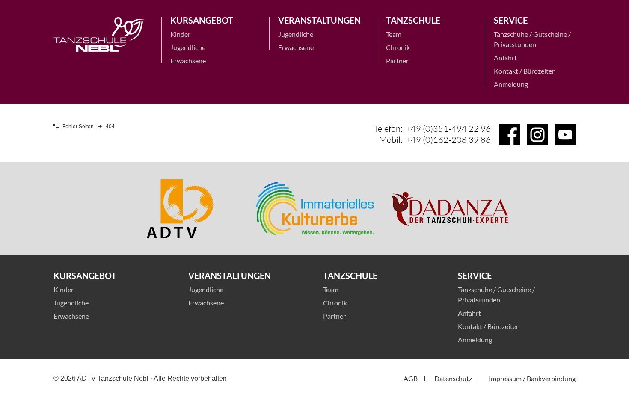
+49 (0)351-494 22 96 (448, 128)
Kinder (180, 34)
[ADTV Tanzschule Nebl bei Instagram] (537, 134)
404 (110, 127)
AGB (411, 378)
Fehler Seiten (78, 127)
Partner (397, 60)
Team (393, 34)
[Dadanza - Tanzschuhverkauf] (449, 208)
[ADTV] (180, 208)
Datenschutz (453, 378)
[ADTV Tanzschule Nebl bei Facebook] (509, 134)
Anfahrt (505, 57)
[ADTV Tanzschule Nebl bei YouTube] (565, 134)
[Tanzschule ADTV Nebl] (98, 34)
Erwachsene (188, 60)
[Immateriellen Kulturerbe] (315, 208)
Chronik (398, 47)
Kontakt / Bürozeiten (525, 71)
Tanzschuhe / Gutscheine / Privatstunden (532, 39)
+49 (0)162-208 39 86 (448, 139)
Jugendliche (187, 47)
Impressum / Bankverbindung (532, 378)
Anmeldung (511, 84)
